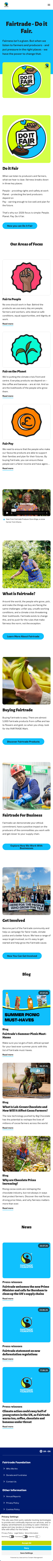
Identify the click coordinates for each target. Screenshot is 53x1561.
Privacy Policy (12, 1503)
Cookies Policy (13, 1509)
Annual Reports (13, 1496)
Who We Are (12, 1468)
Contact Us (11, 1481)
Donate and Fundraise (16, 1475)
